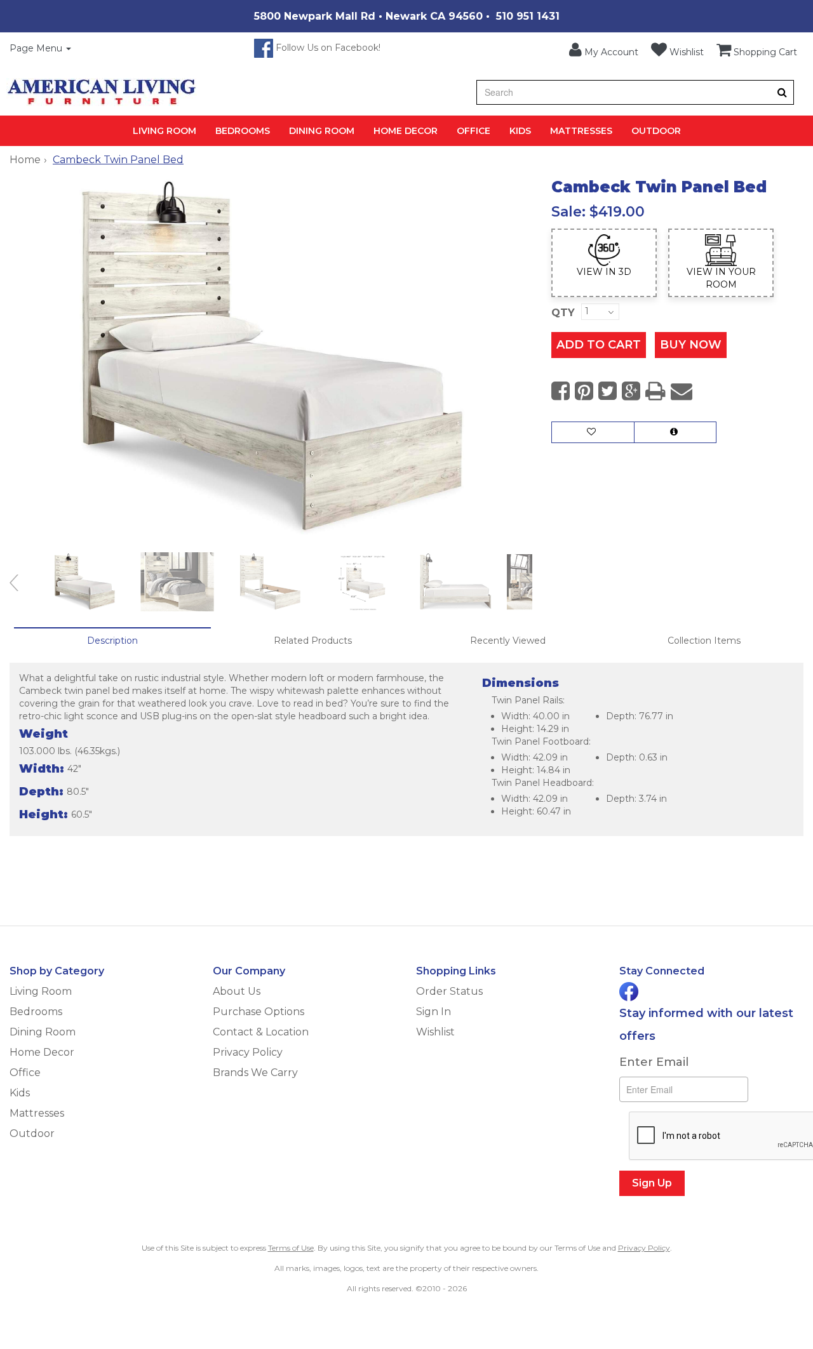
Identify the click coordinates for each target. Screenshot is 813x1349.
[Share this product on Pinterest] (584, 391)
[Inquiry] (675, 432)
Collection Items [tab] (704, 640)
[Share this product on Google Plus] (631, 391)
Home (25, 160)
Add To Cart (598, 345)
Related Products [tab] (313, 640)
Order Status (449, 991)
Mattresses (581, 130)
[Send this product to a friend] (681, 391)
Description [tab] (112, 640)
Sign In (433, 1012)
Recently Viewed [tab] (508, 640)
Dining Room (321, 130)
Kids (520, 130)
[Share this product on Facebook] (560, 391)
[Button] (782, 92)
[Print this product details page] (655, 391)
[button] (604, 50)
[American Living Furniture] (101, 92)
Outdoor (656, 130)
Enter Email (654, 1062)
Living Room (164, 130)
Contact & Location (261, 1032)
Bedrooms (242, 130)
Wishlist (435, 1032)
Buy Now (691, 345)
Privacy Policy (248, 1052)
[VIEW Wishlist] (593, 432)
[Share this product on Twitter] (607, 391)
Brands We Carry (255, 1073)
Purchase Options (258, 1012)
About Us (236, 991)
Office (473, 130)
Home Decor (405, 130)
